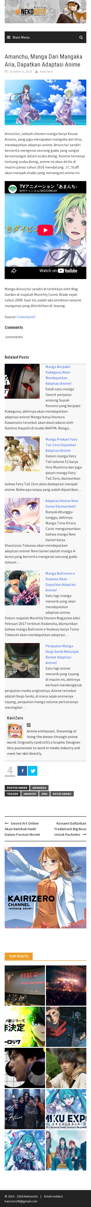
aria (44, 794)
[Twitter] (32, 771)
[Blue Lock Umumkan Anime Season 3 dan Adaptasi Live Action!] (25, 1027)
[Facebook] (22, 771)
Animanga (39, 787)
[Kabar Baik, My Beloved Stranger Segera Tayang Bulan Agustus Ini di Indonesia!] (66, 1068)
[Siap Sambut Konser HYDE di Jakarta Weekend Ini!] (66, 985)
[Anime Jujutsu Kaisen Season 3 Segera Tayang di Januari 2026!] (66, 1027)
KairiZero (46, 71)
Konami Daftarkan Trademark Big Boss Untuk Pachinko (70, 829)
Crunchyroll (26, 316)
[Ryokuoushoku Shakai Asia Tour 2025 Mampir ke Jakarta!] (66, 1150)
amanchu (30, 794)
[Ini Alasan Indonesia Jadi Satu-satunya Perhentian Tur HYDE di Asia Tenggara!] (25, 985)
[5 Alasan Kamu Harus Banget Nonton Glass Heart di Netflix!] (25, 1109)
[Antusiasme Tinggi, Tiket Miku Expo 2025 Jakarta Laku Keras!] (66, 1109)
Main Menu (21, 37)
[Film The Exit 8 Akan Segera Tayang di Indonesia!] (25, 1068)
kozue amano (62, 794)
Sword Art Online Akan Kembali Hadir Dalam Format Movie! (22, 829)
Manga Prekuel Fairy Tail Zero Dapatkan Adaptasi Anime (61, 445)
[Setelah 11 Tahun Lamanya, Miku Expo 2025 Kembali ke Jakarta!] (25, 1150)
